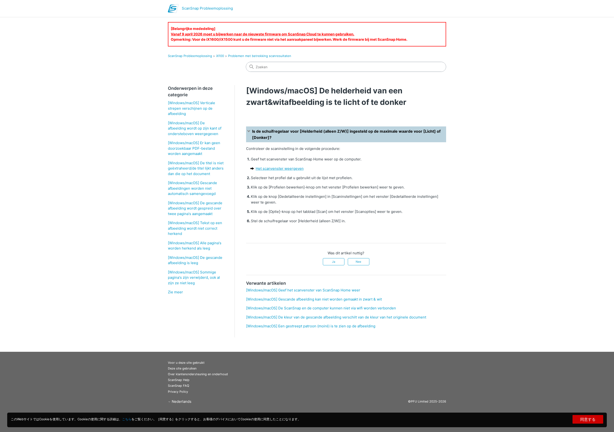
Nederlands (181, 401)
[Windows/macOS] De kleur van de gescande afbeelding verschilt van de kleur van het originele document (336, 317)
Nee (358, 261)
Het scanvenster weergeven (280, 168)
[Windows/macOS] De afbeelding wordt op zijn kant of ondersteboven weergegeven (194, 128)
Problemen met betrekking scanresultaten (259, 56)
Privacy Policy (178, 391)
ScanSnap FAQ (178, 385)
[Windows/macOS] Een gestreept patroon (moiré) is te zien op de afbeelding (310, 326)
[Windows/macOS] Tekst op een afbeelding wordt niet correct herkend (195, 228)
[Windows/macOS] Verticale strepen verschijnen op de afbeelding (191, 108)
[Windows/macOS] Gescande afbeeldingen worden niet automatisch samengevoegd (192, 188)
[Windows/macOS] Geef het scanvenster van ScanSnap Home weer (303, 290)
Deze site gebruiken (182, 368)
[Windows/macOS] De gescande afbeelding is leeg (195, 260)
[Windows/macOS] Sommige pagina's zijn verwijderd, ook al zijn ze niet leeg (194, 277)
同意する (588, 419)
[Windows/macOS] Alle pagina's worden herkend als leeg (194, 246)
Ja (333, 261)
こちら (126, 419)
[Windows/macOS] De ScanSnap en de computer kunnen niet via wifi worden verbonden (321, 308)
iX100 (220, 56)
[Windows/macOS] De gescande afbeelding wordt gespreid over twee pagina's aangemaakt (195, 208)
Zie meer (175, 292)
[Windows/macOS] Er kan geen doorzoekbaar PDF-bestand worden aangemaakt (194, 148)
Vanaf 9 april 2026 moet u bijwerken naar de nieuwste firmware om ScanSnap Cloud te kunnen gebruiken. (262, 34)
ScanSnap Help (178, 380)
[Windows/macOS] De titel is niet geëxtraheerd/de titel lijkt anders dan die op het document (196, 168)
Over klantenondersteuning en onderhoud (198, 374)
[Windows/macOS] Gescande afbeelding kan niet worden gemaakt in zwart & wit (314, 299)
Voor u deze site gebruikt (186, 362)
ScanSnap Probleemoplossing (190, 56)
